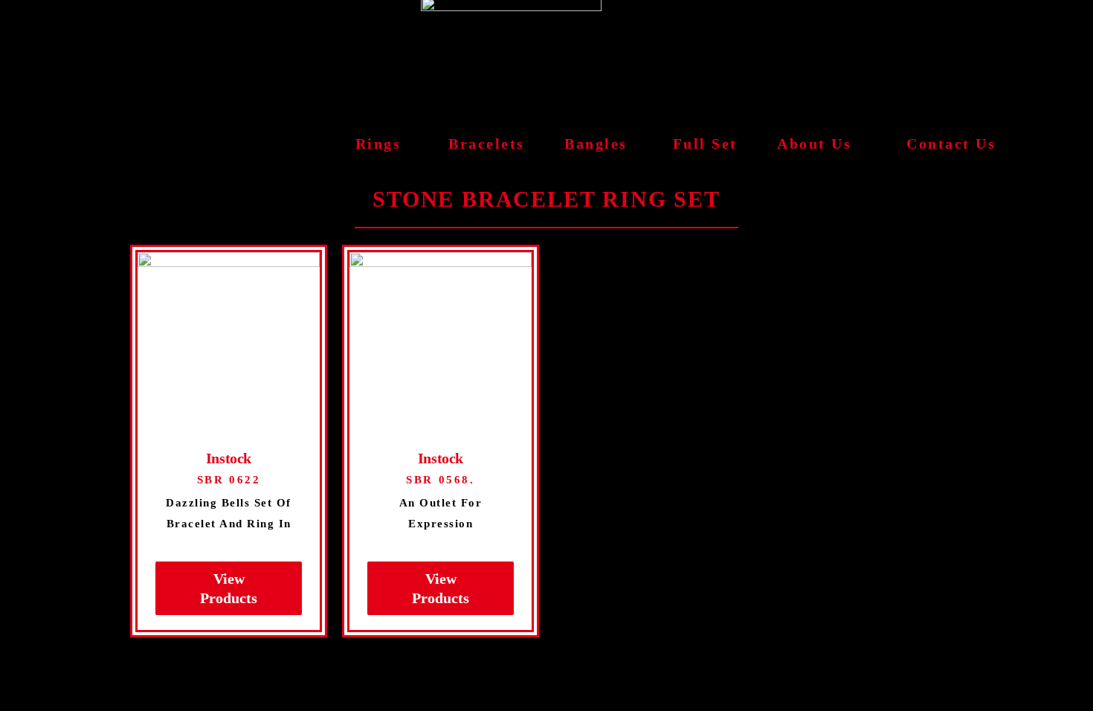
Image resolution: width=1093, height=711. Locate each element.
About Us (814, 143)
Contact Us (951, 143)
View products (228, 588)
